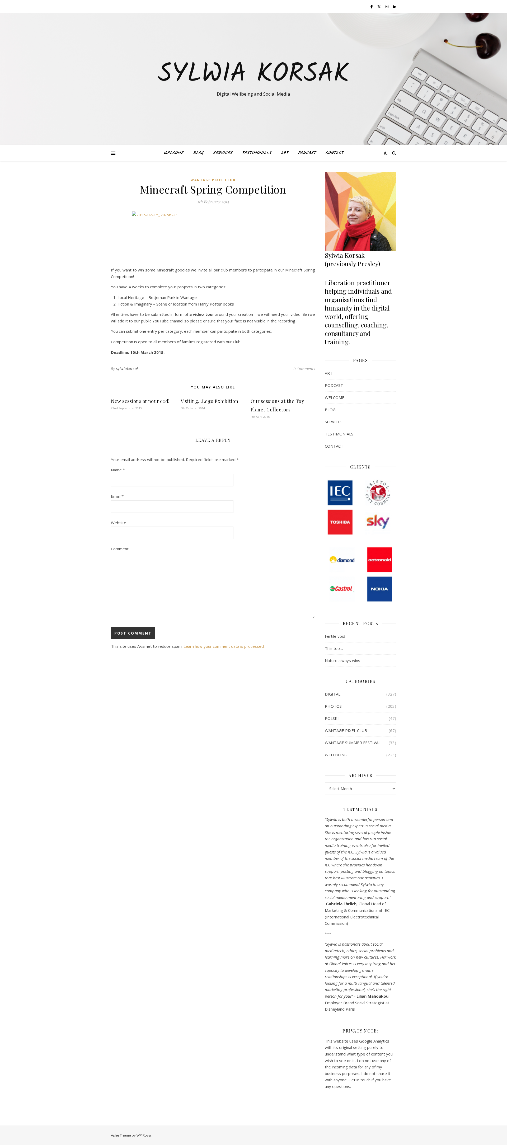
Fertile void (335, 636)
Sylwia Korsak (253, 74)
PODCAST (307, 153)
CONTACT (334, 153)
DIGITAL (332, 694)
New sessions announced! (140, 401)
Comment (120, 548)
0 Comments (304, 368)
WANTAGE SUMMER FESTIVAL (353, 742)
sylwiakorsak (127, 368)
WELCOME (174, 153)
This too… (334, 648)
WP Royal (144, 1135)
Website (118, 522)
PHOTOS (333, 706)
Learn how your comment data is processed (224, 646)
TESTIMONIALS (256, 153)
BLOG (198, 153)
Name (118, 469)
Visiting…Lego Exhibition (209, 401)
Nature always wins (342, 660)
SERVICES (222, 153)
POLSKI (332, 718)
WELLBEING (336, 754)
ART (284, 153)
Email (117, 496)
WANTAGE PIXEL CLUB (213, 180)
